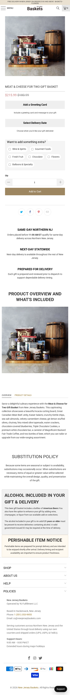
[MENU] (1, 8)
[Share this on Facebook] (30, 212)
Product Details (23, 395)
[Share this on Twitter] (21, 212)
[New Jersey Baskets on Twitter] (40, 658)
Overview (6, 395)
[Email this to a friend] (47, 212)
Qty (6, 175)
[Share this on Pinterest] (38, 212)
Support (61, 689)
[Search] (58, 8)
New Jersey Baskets (28, 687)
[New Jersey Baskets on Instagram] (34, 658)
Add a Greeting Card (35, 104)
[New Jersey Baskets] (35, 8)
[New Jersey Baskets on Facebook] (29, 658)
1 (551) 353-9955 (23, 614)
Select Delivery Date (35, 122)
